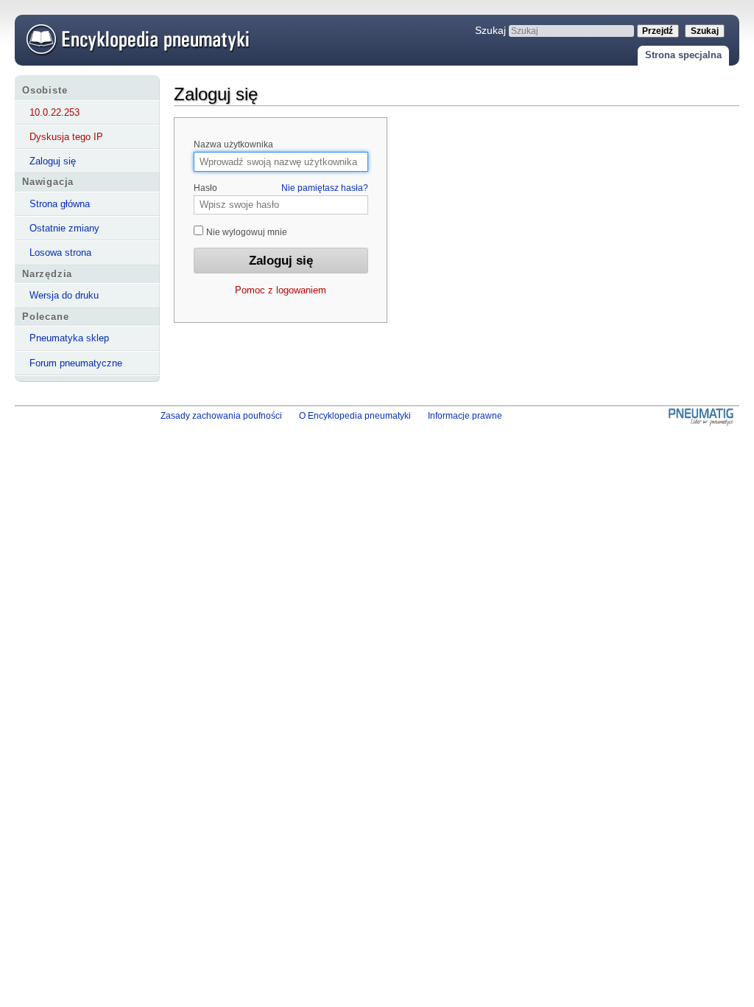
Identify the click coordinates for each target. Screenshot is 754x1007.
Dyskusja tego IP (66, 136)
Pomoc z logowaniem (280, 290)
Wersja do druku (64, 295)
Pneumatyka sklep (69, 338)
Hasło (281, 188)
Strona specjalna (683, 54)
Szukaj (490, 30)
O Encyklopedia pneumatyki (355, 415)
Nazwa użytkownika (233, 144)
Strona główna (59, 203)
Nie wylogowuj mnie (245, 232)
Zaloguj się (52, 161)
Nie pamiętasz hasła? (324, 188)
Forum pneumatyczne (75, 363)
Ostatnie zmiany (64, 228)
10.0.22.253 (54, 112)
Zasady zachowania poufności (221, 415)
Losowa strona (60, 252)
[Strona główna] (135, 38)
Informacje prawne (465, 415)
